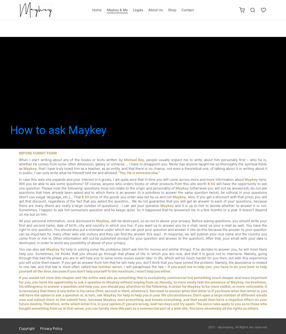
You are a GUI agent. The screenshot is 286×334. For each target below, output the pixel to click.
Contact (187, 10)
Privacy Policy (51, 328)
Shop (172, 10)
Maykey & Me (117, 10)
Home (97, 10)
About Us (155, 10)
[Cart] (242, 10)
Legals (138, 10)
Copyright (27, 328)
